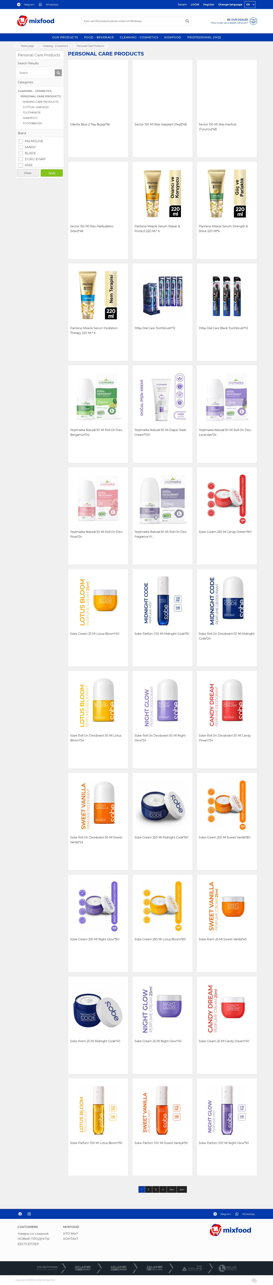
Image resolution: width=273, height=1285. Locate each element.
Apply (51, 173)
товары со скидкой (33, 1233)
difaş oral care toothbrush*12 (155, 328)
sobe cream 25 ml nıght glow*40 (158, 1041)
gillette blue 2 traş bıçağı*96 (90, 124)
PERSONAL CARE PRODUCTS (40, 96)
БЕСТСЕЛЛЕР (28, 1244)
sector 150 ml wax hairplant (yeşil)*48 (161, 124)
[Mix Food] (36, 21)
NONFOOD (172, 37)
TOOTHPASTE (32, 112)
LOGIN (195, 4)
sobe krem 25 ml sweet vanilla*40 (223, 939)
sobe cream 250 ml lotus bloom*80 (160, 939)
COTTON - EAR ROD (36, 107)
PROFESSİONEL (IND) (204, 37)
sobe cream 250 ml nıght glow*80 (94, 939)
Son (182, 1189)
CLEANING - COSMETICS (139, 37)
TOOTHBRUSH (32, 123)
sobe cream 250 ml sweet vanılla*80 (224, 837)
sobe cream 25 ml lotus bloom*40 (94, 634)
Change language (230, 4)
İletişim (182, 4)
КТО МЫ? (70, 1233)
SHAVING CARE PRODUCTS (41, 101)
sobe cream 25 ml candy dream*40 (224, 1041)
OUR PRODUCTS (65, 37)
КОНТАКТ (70, 1239)
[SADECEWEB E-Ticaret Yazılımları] (254, 1280)
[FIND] (187, 21)
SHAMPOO (30, 117)
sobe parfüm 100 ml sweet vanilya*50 (161, 1143)
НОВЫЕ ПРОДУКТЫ (34, 1239)
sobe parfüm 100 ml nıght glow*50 (224, 1143)
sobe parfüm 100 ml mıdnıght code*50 (162, 634)
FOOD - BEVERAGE (99, 37)
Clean (28, 173)
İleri (172, 1189)
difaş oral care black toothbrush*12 (223, 328)
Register (208, 4)
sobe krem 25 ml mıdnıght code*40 (95, 1041)
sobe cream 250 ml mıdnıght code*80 (161, 837)
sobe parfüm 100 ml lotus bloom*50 (96, 1143)
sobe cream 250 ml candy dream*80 (225, 532)
